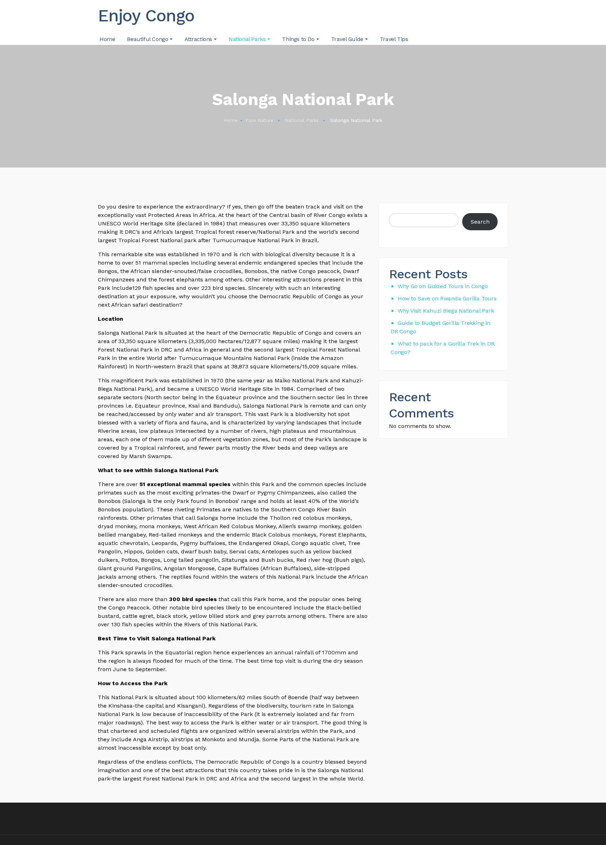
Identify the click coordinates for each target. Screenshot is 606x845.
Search (480, 221)
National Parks (302, 120)
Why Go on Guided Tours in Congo (443, 286)
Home (231, 120)
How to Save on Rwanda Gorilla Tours (447, 298)
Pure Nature (259, 120)
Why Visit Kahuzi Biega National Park (446, 310)
